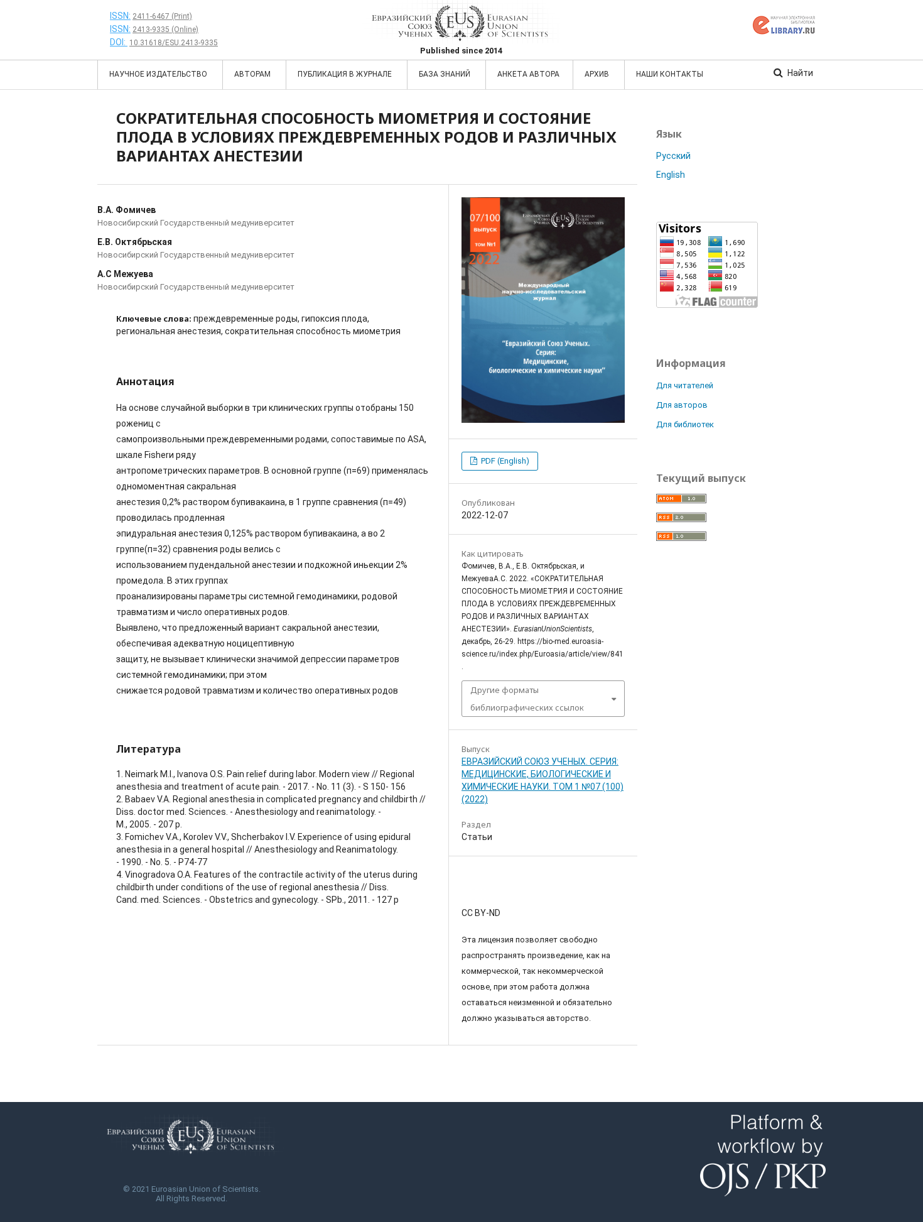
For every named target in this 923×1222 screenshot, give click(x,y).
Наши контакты (669, 74)
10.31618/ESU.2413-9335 (173, 42)
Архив (598, 74)
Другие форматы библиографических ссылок (527, 698)
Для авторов (682, 405)
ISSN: (120, 16)
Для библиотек (685, 424)
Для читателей (684, 385)
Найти (799, 73)
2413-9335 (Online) (165, 29)
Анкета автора (528, 74)
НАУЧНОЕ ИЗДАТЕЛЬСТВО (159, 74)
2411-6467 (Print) (162, 16)
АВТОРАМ (253, 74)
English (670, 175)
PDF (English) (504, 461)
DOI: (118, 42)
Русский (673, 156)
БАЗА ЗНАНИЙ (445, 74)
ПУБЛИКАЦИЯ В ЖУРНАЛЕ (346, 74)
